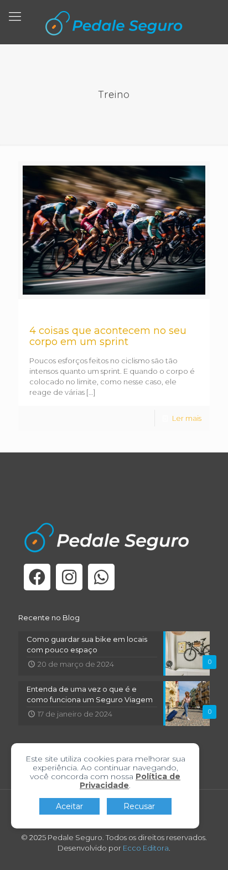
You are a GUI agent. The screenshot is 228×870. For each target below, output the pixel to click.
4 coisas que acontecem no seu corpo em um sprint (107, 336)
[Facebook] (37, 577)
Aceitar (69, 806)
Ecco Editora (146, 847)
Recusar (139, 806)
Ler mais (186, 418)
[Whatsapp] (101, 577)
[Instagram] (69, 577)
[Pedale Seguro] (114, 22)
